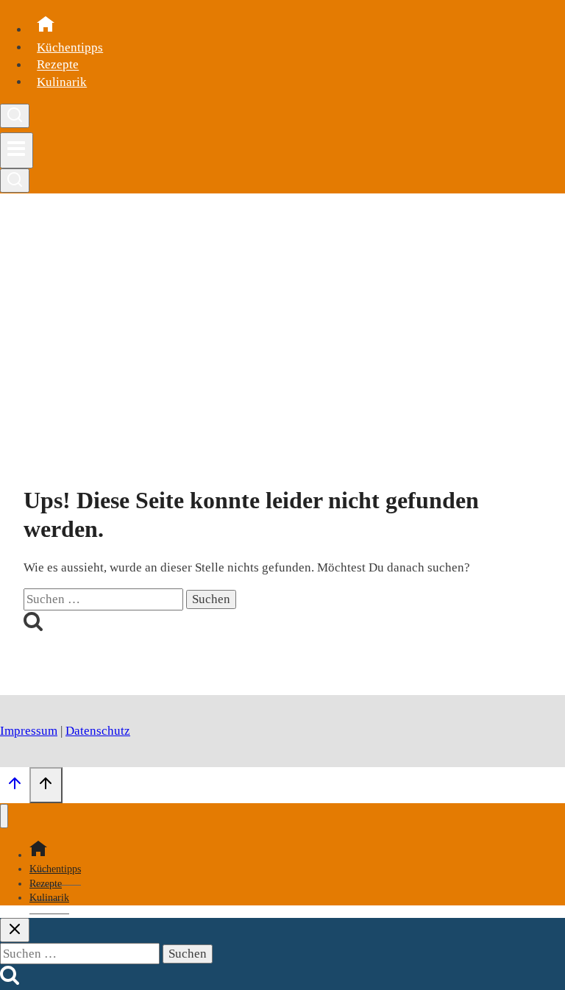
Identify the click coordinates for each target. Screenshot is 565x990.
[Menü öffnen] (16, 150)
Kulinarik (62, 82)
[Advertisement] (282, 332)
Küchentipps (70, 47)
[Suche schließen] (14, 930)
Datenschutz (97, 731)
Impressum (28, 731)
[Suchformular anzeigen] (14, 116)
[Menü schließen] (4, 816)
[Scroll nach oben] (14, 787)
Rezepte (58, 65)
